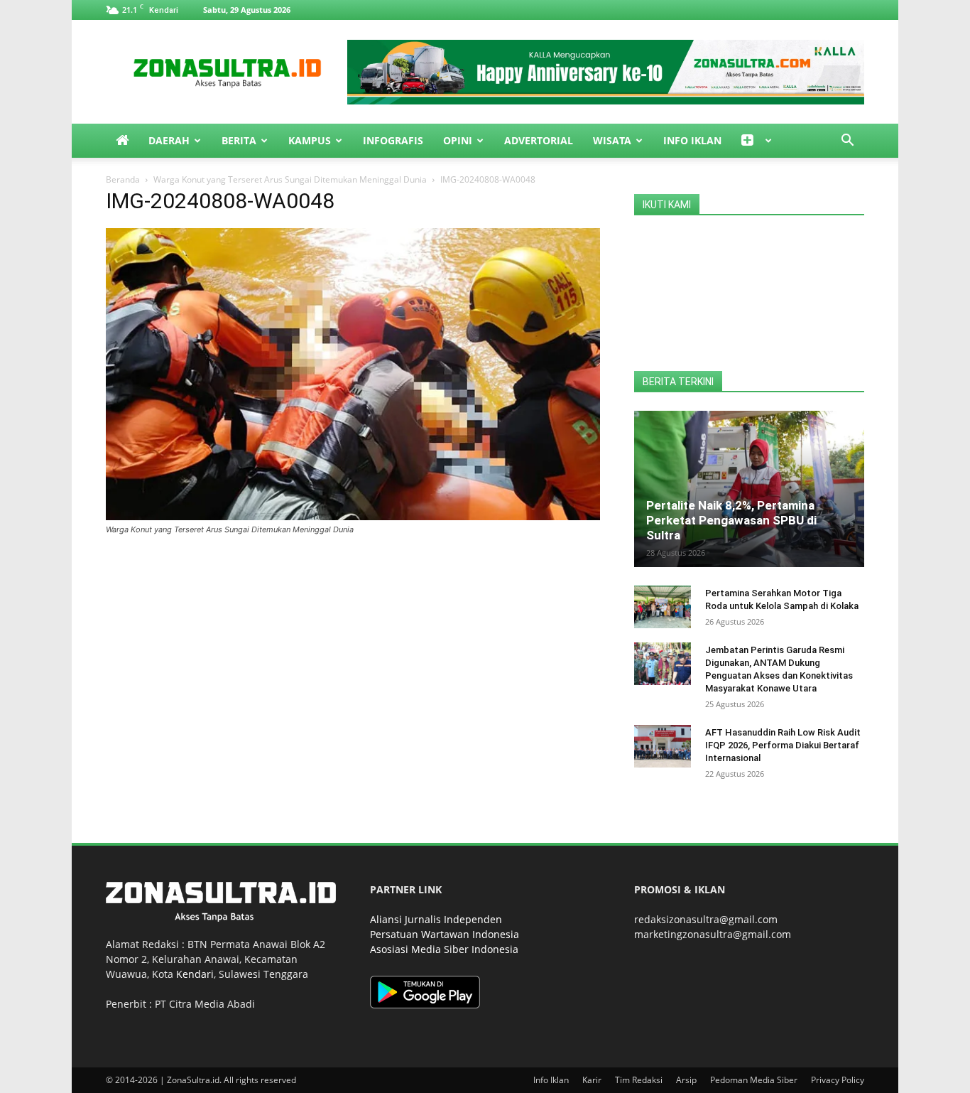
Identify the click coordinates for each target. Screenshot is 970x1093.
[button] (847, 142)
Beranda (123, 179)
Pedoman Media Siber (753, 1080)
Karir (591, 1080)
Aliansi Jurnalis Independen (436, 919)
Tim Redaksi (639, 1080)
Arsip (686, 1080)
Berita (239, 140)
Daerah (169, 140)
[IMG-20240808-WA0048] (353, 516)
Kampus (309, 140)
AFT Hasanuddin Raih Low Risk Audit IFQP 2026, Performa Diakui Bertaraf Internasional (783, 745)
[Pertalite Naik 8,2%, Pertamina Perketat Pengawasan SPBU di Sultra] (749, 489)
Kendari (195, 974)
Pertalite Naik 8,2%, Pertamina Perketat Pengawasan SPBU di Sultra (731, 520)
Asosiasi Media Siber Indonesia (444, 949)
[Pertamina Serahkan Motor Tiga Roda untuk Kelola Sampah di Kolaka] (662, 607)
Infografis (393, 140)
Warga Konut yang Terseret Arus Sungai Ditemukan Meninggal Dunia (290, 179)
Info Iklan (692, 140)
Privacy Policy (837, 1080)
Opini (457, 140)
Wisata (612, 140)
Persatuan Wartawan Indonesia (444, 934)
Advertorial (538, 140)
